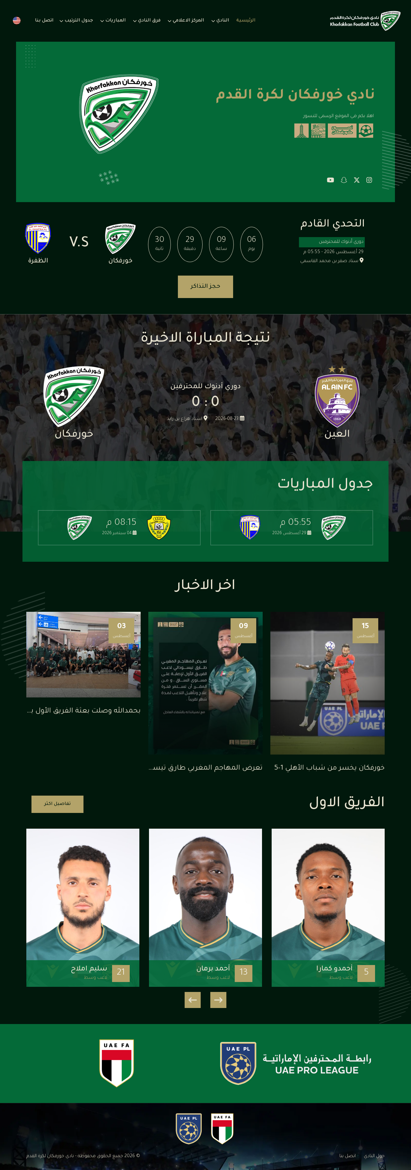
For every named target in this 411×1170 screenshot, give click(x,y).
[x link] (356, 181)
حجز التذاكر (205, 287)
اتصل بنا (44, 20)
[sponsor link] (295, 1063)
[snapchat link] (343, 181)
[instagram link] (369, 181)
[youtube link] (330, 181)
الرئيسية (246, 20)
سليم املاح (89, 969)
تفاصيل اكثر (57, 804)
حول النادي (374, 1156)
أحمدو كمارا (334, 969)
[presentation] (218, 1000)
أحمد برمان (213, 969)
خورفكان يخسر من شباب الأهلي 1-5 (329, 769)
